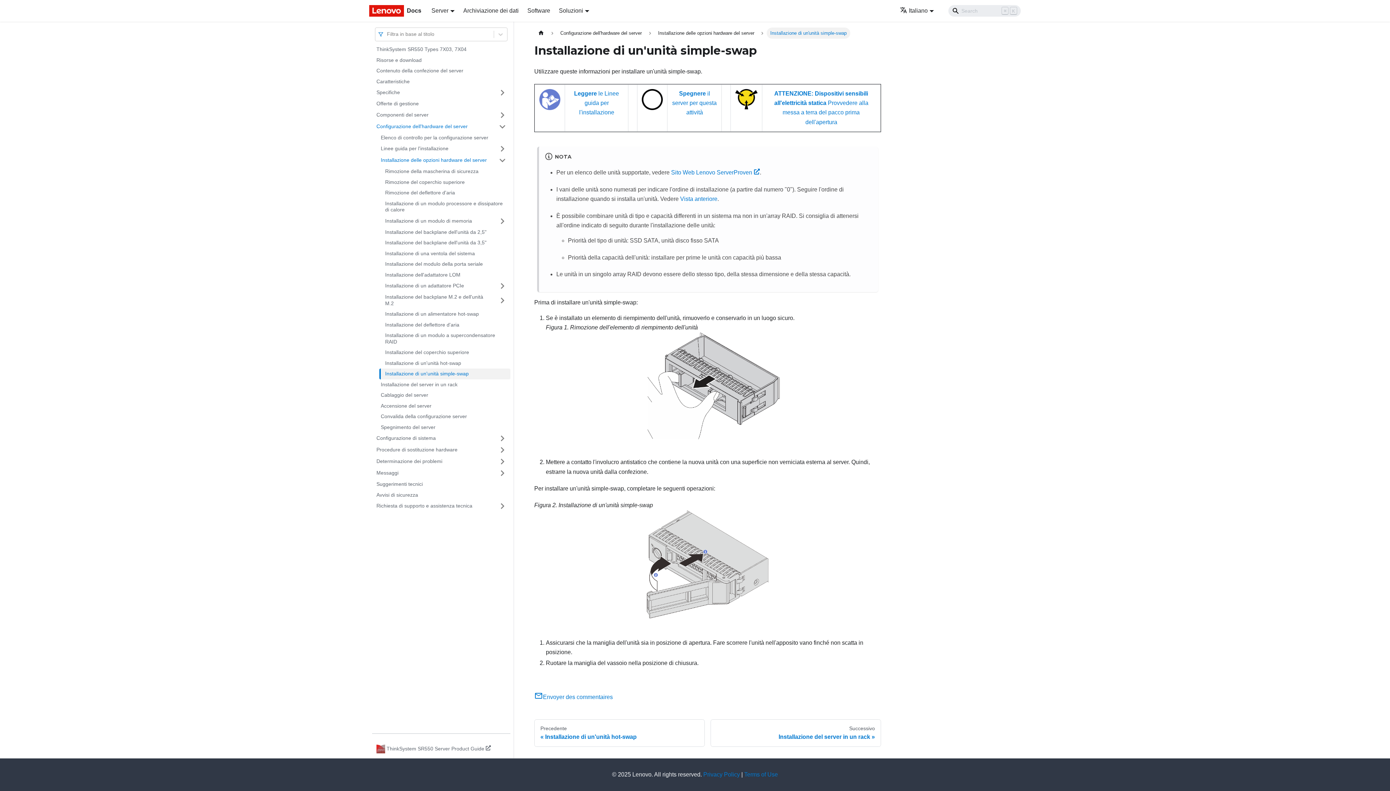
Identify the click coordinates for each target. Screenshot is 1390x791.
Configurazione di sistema (406, 438)
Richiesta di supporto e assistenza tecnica (424, 506)
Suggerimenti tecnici (399, 484)
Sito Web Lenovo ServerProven (711, 172)
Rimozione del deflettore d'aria (420, 192)
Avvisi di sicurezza (397, 495)
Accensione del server (406, 406)
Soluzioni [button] (571, 11)
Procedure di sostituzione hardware (417, 450)
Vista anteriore (698, 199)
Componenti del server (402, 115)
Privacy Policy (721, 774)
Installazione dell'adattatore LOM (422, 275)
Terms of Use (761, 774)
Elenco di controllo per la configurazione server (434, 137)
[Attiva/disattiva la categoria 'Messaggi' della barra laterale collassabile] (502, 473)
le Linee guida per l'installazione (596, 103)
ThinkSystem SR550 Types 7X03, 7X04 (421, 49)
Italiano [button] (918, 11)
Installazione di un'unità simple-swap (427, 373)
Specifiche (388, 92)
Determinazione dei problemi (409, 461)
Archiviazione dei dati (491, 11)
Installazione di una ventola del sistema (430, 253)
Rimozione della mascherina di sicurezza (432, 171)
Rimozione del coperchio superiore (425, 182)
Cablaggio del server (404, 395)
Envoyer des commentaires (578, 697)
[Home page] (541, 33)
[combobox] (387, 34)
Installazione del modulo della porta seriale (434, 264)
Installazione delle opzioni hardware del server (434, 160)
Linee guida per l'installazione (414, 148)
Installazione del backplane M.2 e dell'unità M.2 (434, 300)
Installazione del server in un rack (419, 384)
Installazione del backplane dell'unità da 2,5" (435, 232)
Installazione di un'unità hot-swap (423, 363)
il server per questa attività (694, 103)
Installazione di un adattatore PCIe (424, 286)
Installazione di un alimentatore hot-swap (432, 314)
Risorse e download (399, 60)
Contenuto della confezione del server (419, 70)
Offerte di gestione (397, 103)
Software (538, 11)
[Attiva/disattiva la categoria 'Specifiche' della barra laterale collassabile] (502, 92)
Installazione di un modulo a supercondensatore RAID (440, 338)
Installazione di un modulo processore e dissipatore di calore (444, 207)
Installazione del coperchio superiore (427, 352)
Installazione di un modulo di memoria (428, 221)
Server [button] (439, 11)
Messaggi (387, 473)
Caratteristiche (393, 81)
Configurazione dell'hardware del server (422, 126)
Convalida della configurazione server (424, 416)
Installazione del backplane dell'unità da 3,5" (435, 242)
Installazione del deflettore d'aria (422, 325)
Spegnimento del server (408, 427)
